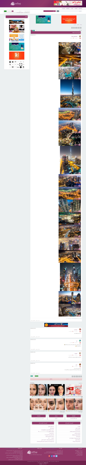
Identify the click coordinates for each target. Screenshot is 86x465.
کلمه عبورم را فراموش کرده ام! (20, 12)
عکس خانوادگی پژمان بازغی (73, 418)
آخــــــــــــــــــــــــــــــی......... (38, 418)
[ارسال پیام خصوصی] (80, 38)
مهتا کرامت (75, 329)
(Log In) (51, 379)
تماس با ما (63, 8)
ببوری (76, 364)
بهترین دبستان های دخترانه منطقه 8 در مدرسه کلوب (35, 454)
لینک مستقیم (37, 320)
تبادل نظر (76, 8)
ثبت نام (67, 379)
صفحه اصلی (80, 8)
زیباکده (81, 24)
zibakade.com (45, 462)
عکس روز (75, 24)
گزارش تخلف (32, 320)
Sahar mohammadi (74, 36)
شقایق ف (76, 353)
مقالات (72, 8)
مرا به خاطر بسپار (26, 12)
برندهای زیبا (67, 8)
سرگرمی (78, 24)
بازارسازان (41, 464)
